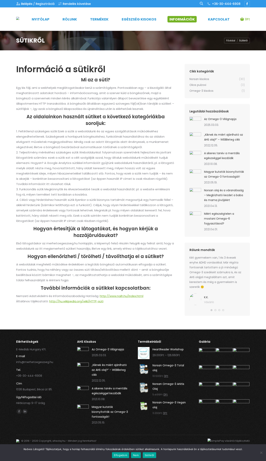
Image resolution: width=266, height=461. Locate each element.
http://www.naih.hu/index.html (121, 296)
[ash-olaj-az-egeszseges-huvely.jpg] (224, 390)
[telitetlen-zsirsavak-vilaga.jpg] (207, 390)
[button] (211, 310)
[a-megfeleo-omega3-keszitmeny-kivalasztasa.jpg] (241, 408)
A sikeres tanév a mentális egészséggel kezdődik (222, 155)
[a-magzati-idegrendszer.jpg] (224, 373)
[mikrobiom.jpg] (241, 390)
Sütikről (149, 455)
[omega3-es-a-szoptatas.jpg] (241, 373)
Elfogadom (120, 455)
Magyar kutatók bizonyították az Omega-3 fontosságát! (224, 174)
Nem (136, 455)
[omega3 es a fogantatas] (207, 356)
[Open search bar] (201, 4)
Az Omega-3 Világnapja (220, 119)
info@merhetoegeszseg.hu (34, 362)
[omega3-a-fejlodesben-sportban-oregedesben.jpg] (224, 408)
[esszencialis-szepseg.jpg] (207, 373)
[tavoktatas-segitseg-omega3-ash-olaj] (224, 356)
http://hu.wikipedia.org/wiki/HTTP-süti (76, 301)
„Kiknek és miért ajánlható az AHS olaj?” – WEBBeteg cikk (223, 137)
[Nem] (261, 453)
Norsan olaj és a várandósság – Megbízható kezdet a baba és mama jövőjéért (224, 195)
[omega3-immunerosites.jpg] (241, 356)
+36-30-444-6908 (226, 4)
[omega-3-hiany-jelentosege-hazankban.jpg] (207, 408)
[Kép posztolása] (195, 122)
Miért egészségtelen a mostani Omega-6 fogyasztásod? (219, 218)
